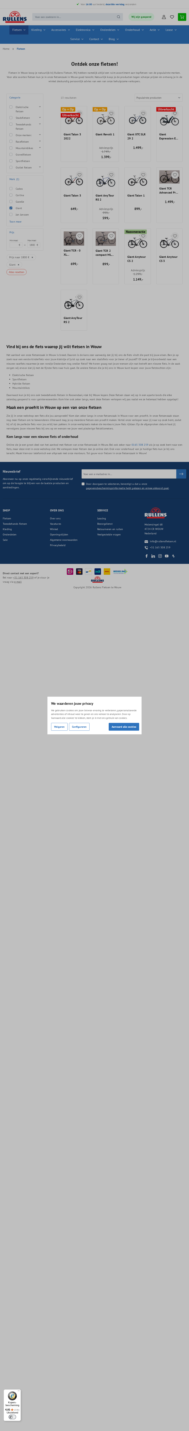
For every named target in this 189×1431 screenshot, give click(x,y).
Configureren (79, 726)
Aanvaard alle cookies (124, 726)
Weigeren (59, 726)
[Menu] (18, 1391)
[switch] (12, 1417)
